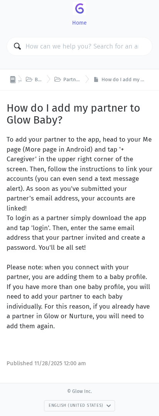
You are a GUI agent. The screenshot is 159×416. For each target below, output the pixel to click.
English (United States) (76, 405)
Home (79, 23)
